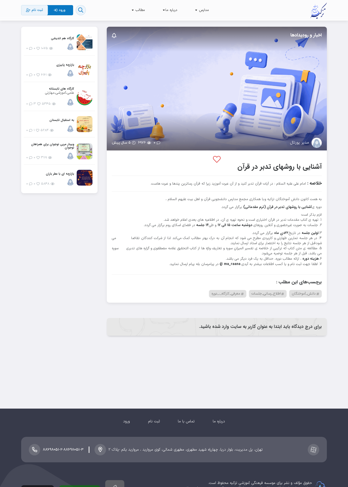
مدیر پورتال (299, 143)
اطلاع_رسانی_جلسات (266, 293)
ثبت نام (154, 421)
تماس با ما (186, 421)
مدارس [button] (203, 10)
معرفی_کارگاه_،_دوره (225, 293)
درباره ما (219, 421)
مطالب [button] (139, 10)
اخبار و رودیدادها (306, 35)
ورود (126, 421)
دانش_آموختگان (304, 293)
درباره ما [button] (171, 10)
